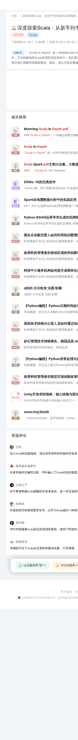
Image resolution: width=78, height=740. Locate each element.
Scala (33, 35)
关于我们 (66, 591)
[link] (14, 15)
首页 (14, 15)
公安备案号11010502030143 (38, 597)
